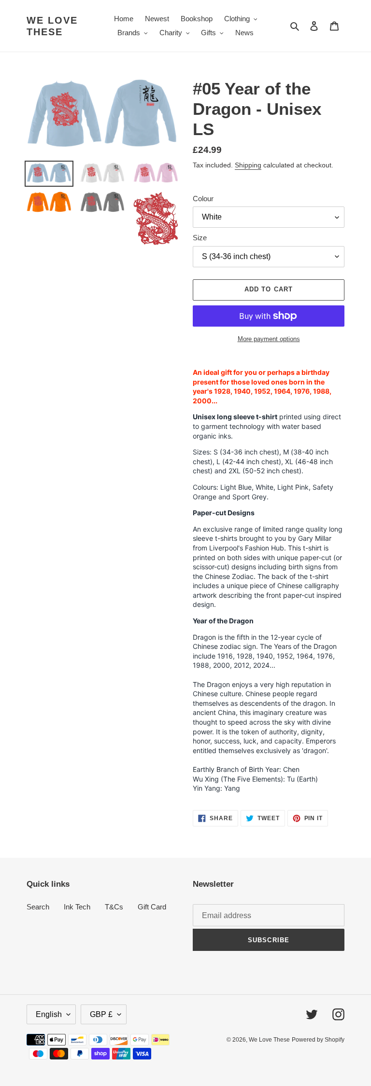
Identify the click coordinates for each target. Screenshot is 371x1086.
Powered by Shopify (318, 1039)
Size (200, 238)
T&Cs (114, 907)
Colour (203, 198)
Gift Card (152, 907)
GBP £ (101, 1014)
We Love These (52, 26)
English (49, 1014)
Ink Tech (77, 907)
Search (38, 907)
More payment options (269, 339)
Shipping (248, 165)
